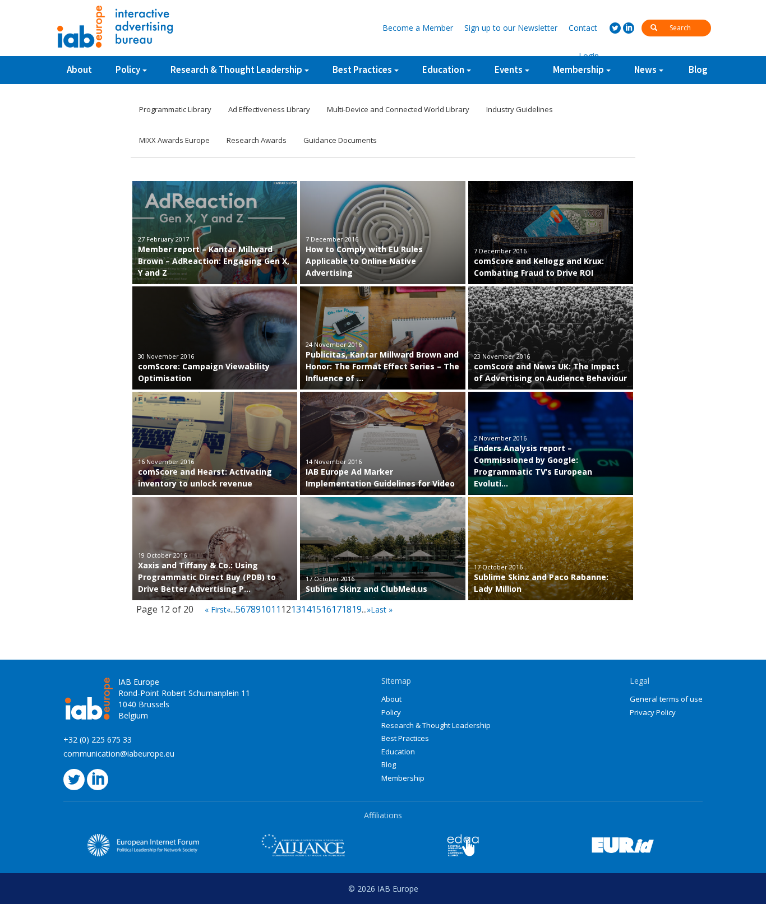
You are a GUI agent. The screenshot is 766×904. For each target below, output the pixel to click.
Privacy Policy (653, 712)
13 (296, 609)
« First (216, 609)
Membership (402, 778)
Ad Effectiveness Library (269, 109)
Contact (583, 27)
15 (316, 609)
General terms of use (666, 699)
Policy (128, 69)
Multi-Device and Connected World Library (398, 109)
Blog (698, 69)
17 (336, 609)
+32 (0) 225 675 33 (97, 739)
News (645, 69)
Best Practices (405, 738)
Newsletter (510, 27)
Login (589, 55)
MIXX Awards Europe (174, 140)
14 (306, 609)
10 (266, 609)
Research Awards (257, 140)
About (79, 69)
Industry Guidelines (519, 109)
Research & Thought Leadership (236, 69)
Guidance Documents (340, 140)
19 (357, 609)
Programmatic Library (175, 109)
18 (347, 609)
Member (417, 27)
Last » (382, 609)
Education (398, 752)
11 (276, 609)
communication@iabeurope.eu (118, 753)
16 (326, 609)
